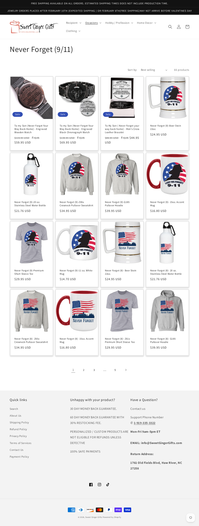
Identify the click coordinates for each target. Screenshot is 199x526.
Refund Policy (18, 429)
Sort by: (132, 70)
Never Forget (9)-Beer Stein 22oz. (165, 127)
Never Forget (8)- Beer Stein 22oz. (120, 272)
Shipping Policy (19, 422)
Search (14, 409)
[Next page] (125, 370)
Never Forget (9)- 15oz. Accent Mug (167, 204)
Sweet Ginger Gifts (93, 517)
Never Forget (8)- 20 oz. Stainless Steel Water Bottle (166, 272)
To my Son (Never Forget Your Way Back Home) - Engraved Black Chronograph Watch (76, 129)
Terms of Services (20, 443)
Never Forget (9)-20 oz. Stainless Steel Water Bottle (30, 204)
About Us (15, 415)
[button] (73, 23)
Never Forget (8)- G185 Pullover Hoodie (162, 340)
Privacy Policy (18, 436)
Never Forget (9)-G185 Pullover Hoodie (117, 204)
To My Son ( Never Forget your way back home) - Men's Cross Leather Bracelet (122, 129)
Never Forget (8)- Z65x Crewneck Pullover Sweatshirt (31, 340)
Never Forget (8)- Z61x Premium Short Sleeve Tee (120, 340)
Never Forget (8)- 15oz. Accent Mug (77, 340)
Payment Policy (19, 456)
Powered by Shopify (112, 517)
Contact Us (17, 450)
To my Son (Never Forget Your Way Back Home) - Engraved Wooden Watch (31, 129)
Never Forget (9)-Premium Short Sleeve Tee (29, 272)
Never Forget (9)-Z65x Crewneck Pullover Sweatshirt (76, 204)
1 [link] (73, 370)
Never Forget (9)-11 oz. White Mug (76, 272)
